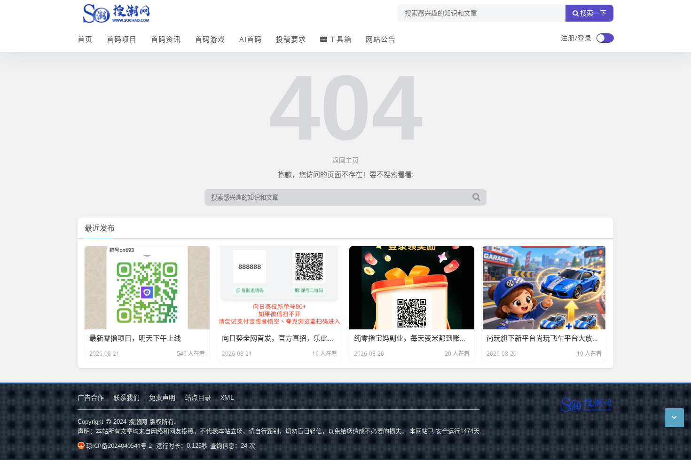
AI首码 (250, 39)
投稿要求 (291, 39)
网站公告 (381, 39)
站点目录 (198, 397)
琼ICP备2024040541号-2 (119, 445)
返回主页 (345, 160)
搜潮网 (138, 421)
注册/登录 (576, 37)
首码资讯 (166, 39)
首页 (85, 39)
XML (227, 397)
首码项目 (122, 39)
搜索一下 (593, 13)
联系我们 (126, 397)
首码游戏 (210, 39)
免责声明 (162, 397)
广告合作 (91, 397)
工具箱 (340, 39)
